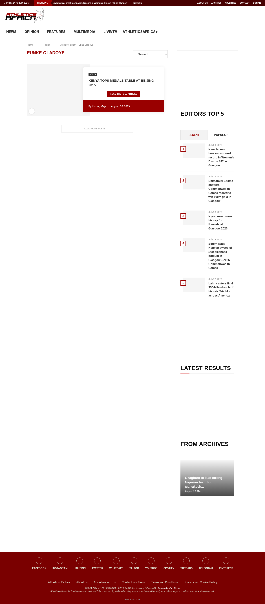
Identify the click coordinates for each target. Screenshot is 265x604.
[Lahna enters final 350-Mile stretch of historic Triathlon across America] (194, 285)
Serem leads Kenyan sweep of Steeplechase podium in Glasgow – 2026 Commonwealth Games (220, 255)
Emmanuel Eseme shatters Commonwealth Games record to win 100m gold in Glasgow (220, 191)
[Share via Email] (78, 90)
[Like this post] (39, 90)
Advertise (230, 3)
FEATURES (56, 32)
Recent (194, 135)
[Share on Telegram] (66, 90)
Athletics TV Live (59, 582)
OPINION (32, 32)
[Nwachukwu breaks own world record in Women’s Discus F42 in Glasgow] (194, 150)
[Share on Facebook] (45, 90)
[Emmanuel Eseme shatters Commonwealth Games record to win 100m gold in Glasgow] (194, 182)
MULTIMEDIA (84, 32)
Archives (216, 3)
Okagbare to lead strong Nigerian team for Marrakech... (203, 482)
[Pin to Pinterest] (51, 90)
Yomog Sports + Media (169, 588)
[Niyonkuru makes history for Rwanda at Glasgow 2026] (194, 218)
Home (30, 44)
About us (202, 3)
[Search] (259, 32)
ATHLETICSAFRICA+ (140, 32)
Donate (257, 3)
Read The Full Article (123, 94)
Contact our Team (133, 582)
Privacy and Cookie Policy (201, 582)
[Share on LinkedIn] (56, 90)
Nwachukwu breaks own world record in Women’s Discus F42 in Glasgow (90, 3)
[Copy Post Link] (71, 90)
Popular (221, 135)
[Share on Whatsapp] (61, 90)
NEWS (11, 32)
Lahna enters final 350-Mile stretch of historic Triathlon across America (220, 289)
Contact (244, 3)
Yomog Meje (99, 106)
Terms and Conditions (164, 582)
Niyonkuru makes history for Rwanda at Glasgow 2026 (220, 222)
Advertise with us (105, 582)
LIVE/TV (110, 32)
